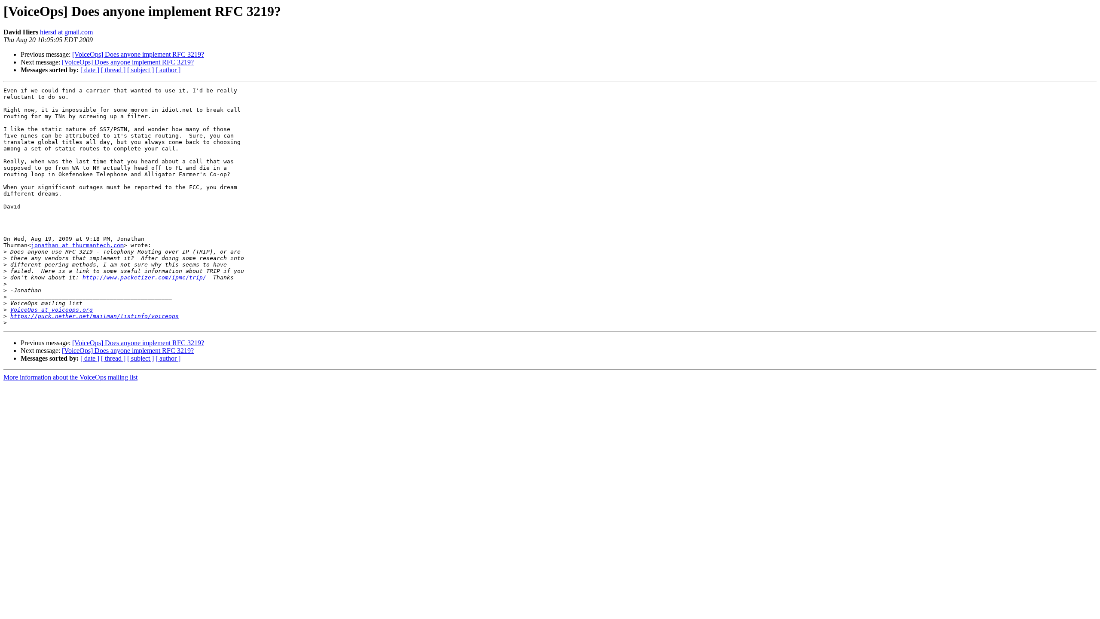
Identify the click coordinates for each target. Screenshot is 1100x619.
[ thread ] (113, 70)
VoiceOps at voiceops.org (51, 309)
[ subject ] (140, 70)
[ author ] (168, 70)
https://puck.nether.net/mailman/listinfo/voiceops (94, 316)
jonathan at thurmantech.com (77, 245)
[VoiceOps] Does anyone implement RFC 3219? (138, 54)
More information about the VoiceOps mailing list (70, 377)
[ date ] (89, 70)
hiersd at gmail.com (66, 32)
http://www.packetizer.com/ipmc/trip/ (144, 277)
